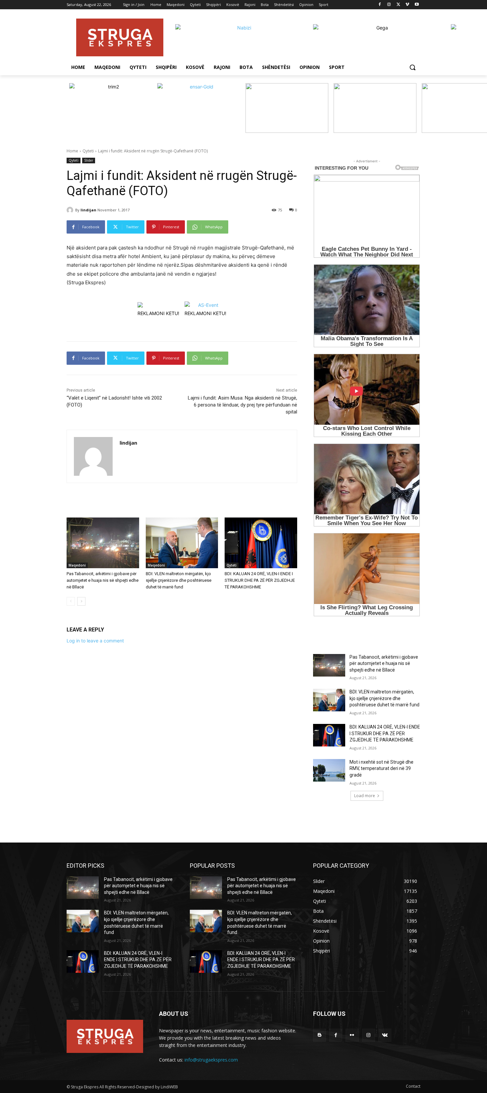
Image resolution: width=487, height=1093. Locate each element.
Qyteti (88, 151)
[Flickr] (352, 1035)
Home (72, 151)
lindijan (88, 209)
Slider (88, 160)
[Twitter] (398, 5)
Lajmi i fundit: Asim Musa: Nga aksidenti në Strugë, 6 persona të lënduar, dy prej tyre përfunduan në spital (242, 405)
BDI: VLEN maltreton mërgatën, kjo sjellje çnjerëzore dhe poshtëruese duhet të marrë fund (178, 580)
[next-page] (81, 601)
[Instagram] (389, 5)
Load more (364, 795)
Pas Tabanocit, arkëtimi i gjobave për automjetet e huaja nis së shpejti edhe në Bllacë (102, 580)
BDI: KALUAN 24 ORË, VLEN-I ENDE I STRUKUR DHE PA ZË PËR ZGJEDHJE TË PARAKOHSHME (260, 580)
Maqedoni (77, 565)
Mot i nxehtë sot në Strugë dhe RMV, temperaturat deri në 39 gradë (381, 768)
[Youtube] (416, 5)
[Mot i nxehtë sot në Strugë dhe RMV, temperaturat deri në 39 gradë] (329, 770)
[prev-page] (71, 601)
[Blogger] (319, 1035)
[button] (412, 67)
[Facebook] (380, 5)
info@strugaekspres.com (211, 1060)
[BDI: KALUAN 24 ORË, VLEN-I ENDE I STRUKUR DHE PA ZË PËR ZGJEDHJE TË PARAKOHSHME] (261, 543)
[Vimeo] (407, 5)
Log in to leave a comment (95, 640)
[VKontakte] (384, 1035)
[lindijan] (71, 210)
